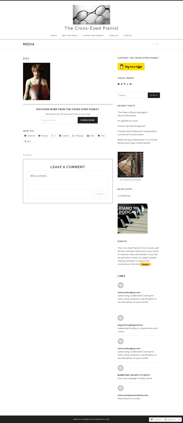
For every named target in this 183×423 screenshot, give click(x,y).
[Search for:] (139, 95)
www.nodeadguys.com (129, 292)
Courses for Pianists (93, 35)
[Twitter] (122, 84)
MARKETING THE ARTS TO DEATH (134, 375)
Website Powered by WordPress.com (91, 419)
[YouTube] (131, 84)
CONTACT (128, 35)
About (54, 35)
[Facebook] (119, 84)
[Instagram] (125, 84)
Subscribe (88, 120)
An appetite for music (128, 120)
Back (157, 44)
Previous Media (153, 44)
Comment (99, 194)
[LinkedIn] (128, 84)
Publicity (114, 35)
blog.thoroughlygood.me (130, 325)
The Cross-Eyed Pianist (91, 28)
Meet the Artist (70, 35)
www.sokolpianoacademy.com (133, 395)
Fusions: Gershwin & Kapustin (131, 126)
